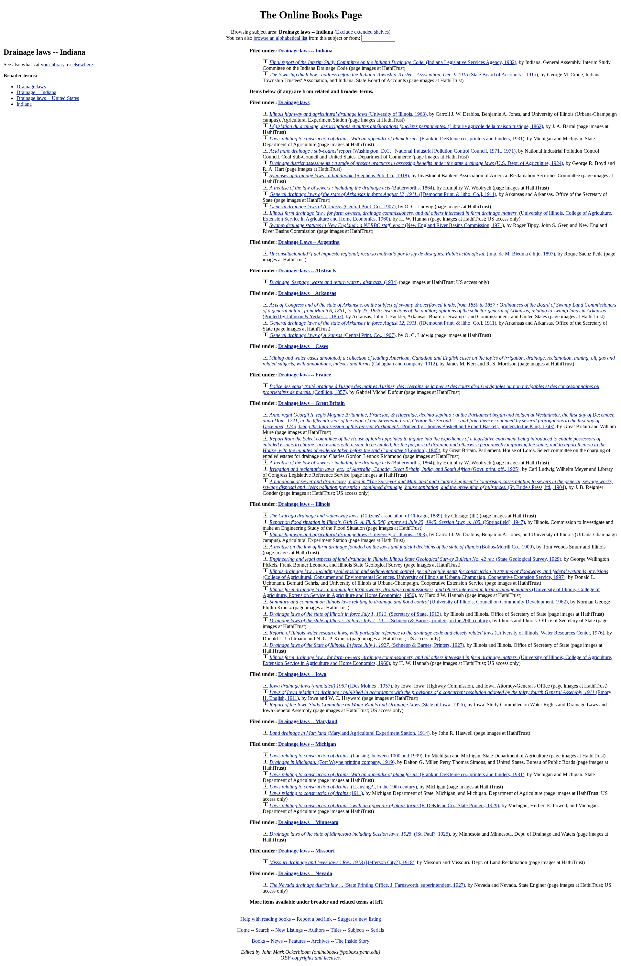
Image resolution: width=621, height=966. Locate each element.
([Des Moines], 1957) (330, 686)
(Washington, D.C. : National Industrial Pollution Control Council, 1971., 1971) (392, 151)
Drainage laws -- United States (47, 98)
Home (243, 930)
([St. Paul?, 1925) (359, 834)
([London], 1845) (434, 444)
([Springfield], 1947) (397, 522)
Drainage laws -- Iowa (302, 674)
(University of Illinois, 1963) (348, 114)
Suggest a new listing (359, 919)
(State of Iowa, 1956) (367, 704)
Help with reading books (265, 919)
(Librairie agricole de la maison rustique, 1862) (406, 126)
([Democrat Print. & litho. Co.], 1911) (382, 194)
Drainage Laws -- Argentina (309, 242)
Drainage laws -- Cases (303, 346)
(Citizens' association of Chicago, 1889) (355, 515)
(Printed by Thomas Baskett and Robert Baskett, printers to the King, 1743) (439, 420)
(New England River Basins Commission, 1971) (386, 225)
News (277, 941)
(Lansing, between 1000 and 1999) (345, 755)
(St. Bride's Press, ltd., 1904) (438, 484)
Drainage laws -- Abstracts (307, 270)
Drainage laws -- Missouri (306, 850)
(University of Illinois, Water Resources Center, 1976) (436, 632)
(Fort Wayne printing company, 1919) (332, 762)
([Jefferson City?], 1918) (341, 862)
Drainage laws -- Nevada (305, 873)
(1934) (333, 282)
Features (297, 941)
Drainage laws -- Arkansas (307, 293)
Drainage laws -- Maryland (307, 721)
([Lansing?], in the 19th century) (343, 786)
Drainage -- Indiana (36, 92)
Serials (377, 930)
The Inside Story (352, 941)
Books (258, 941)
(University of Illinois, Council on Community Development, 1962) (418, 601)
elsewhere (82, 64)
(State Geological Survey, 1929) (415, 559)
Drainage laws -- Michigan (307, 744)
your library (52, 64)
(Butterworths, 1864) (351, 187)
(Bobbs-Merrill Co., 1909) (401, 546)
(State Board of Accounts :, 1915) (403, 74)
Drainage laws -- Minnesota (308, 822)
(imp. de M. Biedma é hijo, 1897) (412, 253)
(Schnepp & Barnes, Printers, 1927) (366, 645)
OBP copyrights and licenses (310, 958)
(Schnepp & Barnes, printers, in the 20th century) (379, 620)
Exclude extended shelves (362, 32)
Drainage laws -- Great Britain (311, 403)
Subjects (356, 930)
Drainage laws (31, 86)
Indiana (24, 104)
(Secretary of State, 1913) (355, 614)
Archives (320, 941)
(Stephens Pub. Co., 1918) (339, 175)
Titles (336, 930)
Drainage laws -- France (304, 374)
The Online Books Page (310, 14)
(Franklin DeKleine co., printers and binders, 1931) (396, 138)
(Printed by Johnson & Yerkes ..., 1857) (439, 310)
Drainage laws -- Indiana (305, 50)
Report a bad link (314, 919)
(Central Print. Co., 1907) (332, 206)
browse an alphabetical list (280, 38)
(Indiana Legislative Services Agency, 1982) (392, 62)
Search (262, 930)
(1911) (316, 793)
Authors (316, 930)
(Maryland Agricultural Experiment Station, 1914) (349, 733)
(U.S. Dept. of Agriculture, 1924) (416, 163)
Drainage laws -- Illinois (304, 504)
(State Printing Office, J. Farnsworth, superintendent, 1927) (367, 885)
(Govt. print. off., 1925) (394, 469)
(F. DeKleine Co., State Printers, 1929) (384, 805)
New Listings (289, 930)
